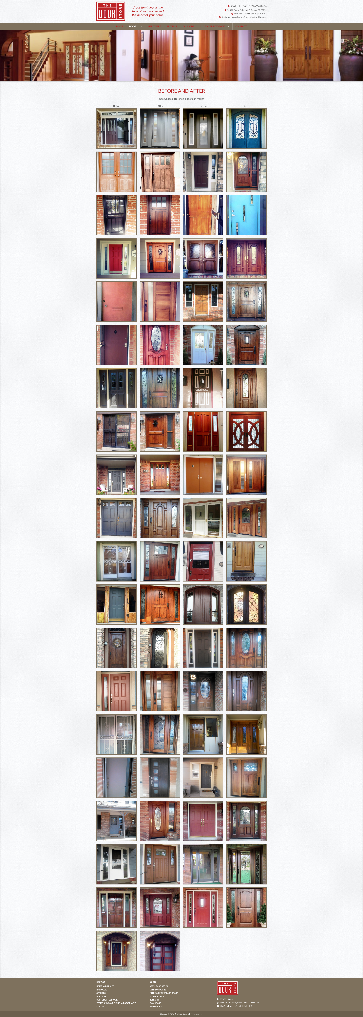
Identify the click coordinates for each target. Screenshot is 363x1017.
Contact (241, 26)
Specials (172, 26)
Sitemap (163, 1014)
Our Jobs (188, 26)
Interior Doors (157, 996)
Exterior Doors (157, 990)
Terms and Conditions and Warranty (116, 1003)
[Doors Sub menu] (142, 26)
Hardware (154, 26)
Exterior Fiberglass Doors (163, 993)
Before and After (158, 986)
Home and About (105, 986)
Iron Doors (155, 1003)
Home (119, 26)
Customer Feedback (212, 26)
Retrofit (154, 1000)
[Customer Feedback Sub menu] (230, 26)
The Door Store (181, 1014)
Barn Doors (155, 1007)
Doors (133, 26)
